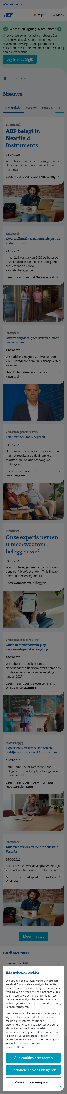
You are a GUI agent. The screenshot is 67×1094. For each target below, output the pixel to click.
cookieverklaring (15, 1047)
